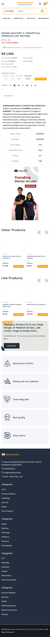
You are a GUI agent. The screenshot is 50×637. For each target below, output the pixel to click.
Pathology (5, 532)
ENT (3, 558)
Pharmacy (5, 541)
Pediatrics (5, 537)
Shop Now (11, 346)
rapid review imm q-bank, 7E (36, 304)
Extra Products (7, 511)
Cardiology (5, 498)
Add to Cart (41, 79)
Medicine (4, 528)
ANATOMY (6, 18)
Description (8, 96)
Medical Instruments (9, 610)
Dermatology (6, 545)
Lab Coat (4, 502)
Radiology (5, 562)
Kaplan (4, 524)
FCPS (3, 489)
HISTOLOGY (31, 18)
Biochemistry (6, 575)
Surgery (12, 61)
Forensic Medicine (8, 494)
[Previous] (39, 232)
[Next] (46, 232)
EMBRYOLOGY (19, 18)
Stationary (5, 567)
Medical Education (8, 606)
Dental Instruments (8, 580)
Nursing (4, 614)
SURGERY (21, 254)
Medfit (4, 507)
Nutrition (5, 597)
